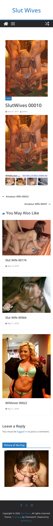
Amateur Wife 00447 (35, 204)
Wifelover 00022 (16, 403)
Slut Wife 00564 (15, 318)
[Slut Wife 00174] (26, 222)
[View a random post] (47, 23)
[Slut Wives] (5, 23)
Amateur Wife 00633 (17, 196)
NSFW (8, 99)
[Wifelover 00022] (26, 336)
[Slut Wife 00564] (26, 278)
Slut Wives (26, 10)
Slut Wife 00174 (15, 260)
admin (24, 111)
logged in (22, 431)
